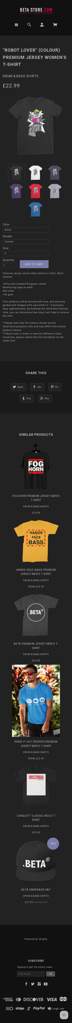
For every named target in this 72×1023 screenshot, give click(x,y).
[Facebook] (26, 984)
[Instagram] (39, 984)
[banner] (36, 10)
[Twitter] (33, 984)
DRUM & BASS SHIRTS (21, 76)
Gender (7, 236)
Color (6, 224)
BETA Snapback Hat (36, 889)
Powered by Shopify (36, 939)
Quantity (8, 260)
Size (6, 248)
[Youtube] (46, 984)
